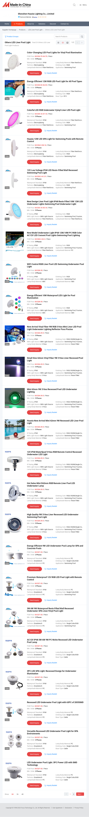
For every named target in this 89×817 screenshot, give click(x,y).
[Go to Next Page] (82, 42)
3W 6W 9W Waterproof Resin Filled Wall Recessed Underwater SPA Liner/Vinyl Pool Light (50, 609)
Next (79, 794)
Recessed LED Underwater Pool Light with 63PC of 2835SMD (55, 702)
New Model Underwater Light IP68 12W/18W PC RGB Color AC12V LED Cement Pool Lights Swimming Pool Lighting (54, 234)
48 (22, 794)
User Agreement (57, 808)
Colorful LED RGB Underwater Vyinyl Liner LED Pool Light (53, 110)
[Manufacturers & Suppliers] (17, 4)
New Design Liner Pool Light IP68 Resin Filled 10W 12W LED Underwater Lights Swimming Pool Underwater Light (55, 202)
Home (7, 24)
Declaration (68, 808)
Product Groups (12, 36)
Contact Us (65, 24)
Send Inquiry (34, 73)
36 (17, 794)
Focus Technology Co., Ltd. (29, 808)
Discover (53, 24)
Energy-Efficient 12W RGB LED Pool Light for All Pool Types (54, 81)
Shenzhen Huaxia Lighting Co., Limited (36, 14)
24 (12, 794)
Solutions (41, 24)
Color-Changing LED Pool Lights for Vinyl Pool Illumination (54, 52)
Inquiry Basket (52, 73)
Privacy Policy (79, 808)
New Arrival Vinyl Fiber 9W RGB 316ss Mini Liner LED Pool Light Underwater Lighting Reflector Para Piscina (54, 327)
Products (19, 24)
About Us (30, 24)
